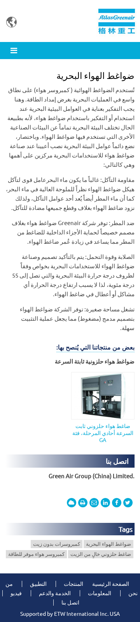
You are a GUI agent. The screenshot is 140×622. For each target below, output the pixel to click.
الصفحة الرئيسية (110, 584)
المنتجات (73, 584)
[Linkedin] (105, 502)
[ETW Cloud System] (71, 502)
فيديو (16, 593)
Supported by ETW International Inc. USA (70, 614)
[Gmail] (94, 502)
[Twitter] (128, 502)
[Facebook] (116, 502)
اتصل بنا (117, 461)
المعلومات (99, 593)
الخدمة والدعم (55, 593)
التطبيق (38, 584)
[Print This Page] (83, 502)
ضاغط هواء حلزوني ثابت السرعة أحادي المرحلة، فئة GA (102, 433)
